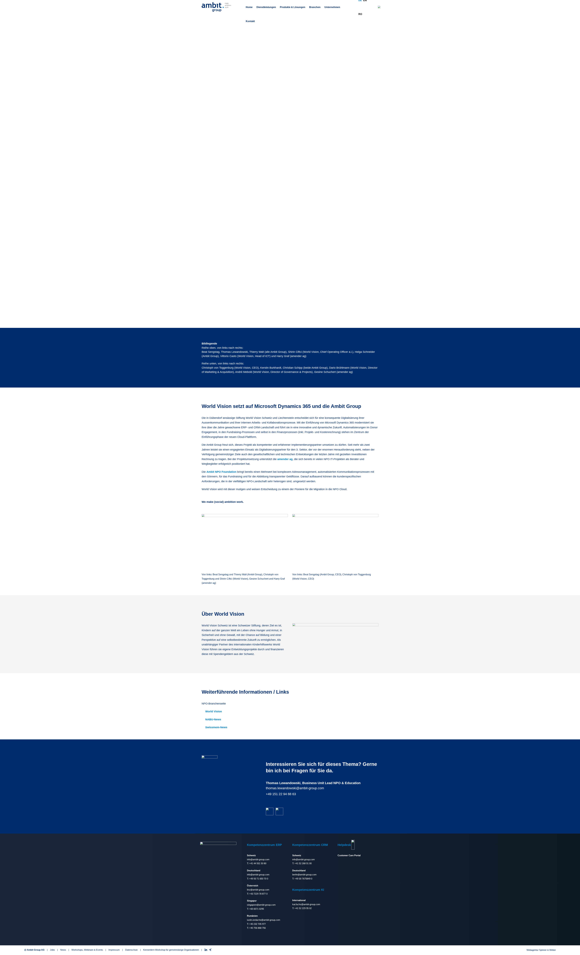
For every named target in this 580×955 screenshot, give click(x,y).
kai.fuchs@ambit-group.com (306, 904)
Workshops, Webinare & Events (87, 950)
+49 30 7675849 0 (303, 878)
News (63, 950)
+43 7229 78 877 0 (258, 893)
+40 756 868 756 (257, 928)
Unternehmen (332, 7)
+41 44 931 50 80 (257, 863)
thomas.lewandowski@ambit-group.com (295, 788)
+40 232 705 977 (257, 924)
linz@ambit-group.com (258, 889)
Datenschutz (131, 950)
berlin (295, 874)
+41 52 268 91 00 (303, 863)
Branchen (315, 7)
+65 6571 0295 (256, 909)
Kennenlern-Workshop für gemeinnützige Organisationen (171, 950)
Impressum (114, 950)
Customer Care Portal (349, 855)
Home (249, 7)
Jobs (52, 950)
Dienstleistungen (266, 7)
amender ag (285, 459)
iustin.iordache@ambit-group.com (263, 920)
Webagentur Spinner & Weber (541, 950)
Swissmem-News (216, 727)
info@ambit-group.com (258, 859)
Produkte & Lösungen (292, 7)
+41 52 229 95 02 (303, 908)
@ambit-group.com (307, 874)
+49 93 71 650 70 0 (258, 878)
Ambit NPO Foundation (221, 471)
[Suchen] (379, 7)
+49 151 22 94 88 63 (281, 794)
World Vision (213, 711)
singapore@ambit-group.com (261, 904)
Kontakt (250, 21)
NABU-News (213, 719)
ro (360, 14)
